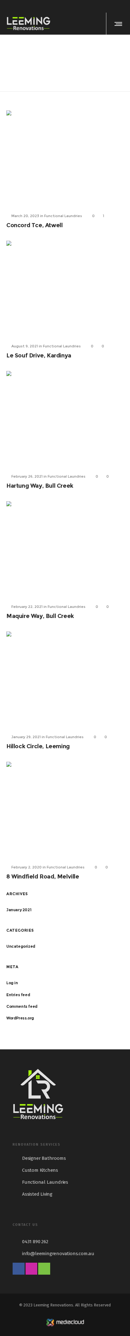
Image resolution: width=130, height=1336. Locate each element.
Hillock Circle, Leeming (38, 746)
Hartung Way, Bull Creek (39, 485)
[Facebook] (105, 6)
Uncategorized (20, 946)
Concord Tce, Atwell (34, 225)
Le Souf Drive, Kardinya (38, 355)
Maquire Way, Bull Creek (40, 616)
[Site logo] (28, 24)
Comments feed (22, 1006)
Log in (12, 982)
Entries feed (18, 994)
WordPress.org (20, 1018)
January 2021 (18, 909)
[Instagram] (113, 6)
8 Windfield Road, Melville (42, 876)
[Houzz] (122, 6)
